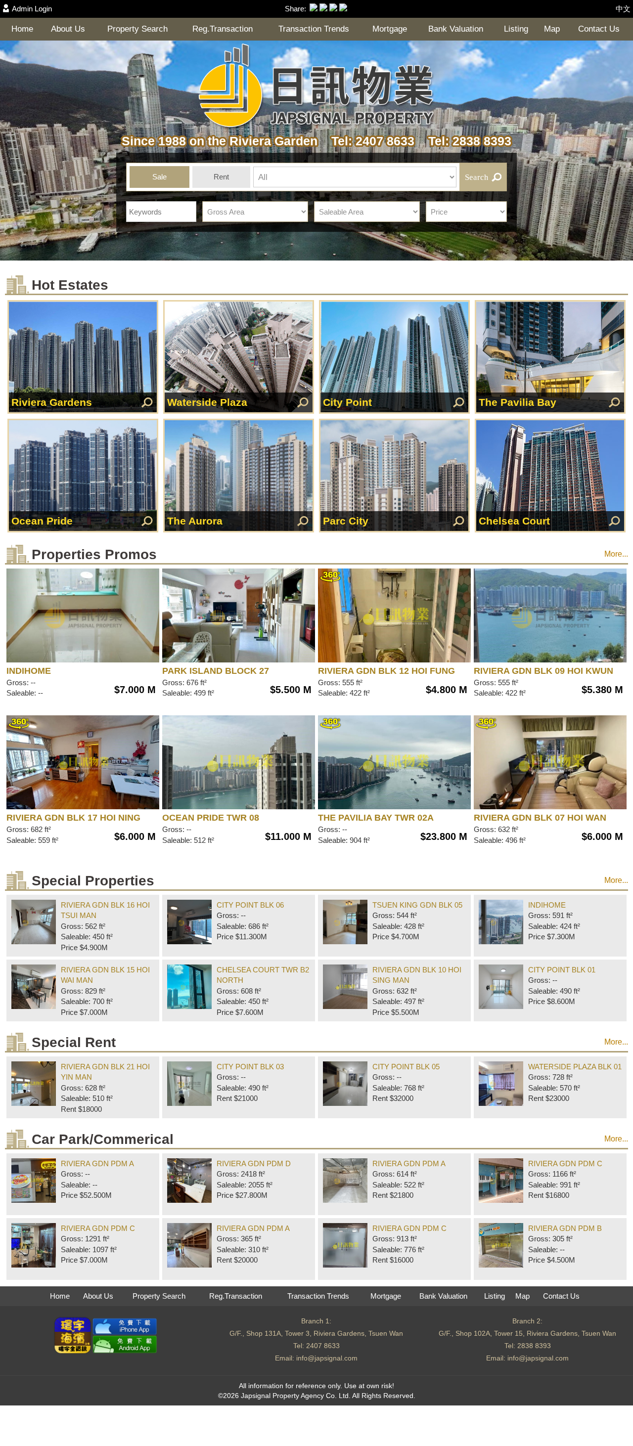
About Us (68, 29)
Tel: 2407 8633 (369, 141)
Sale (159, 177)
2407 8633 (323, 1346)
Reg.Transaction (222, 29)
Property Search (137, 29)
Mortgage (389, 29)
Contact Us (599, 29)
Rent (221, 177)
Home (22, 29)
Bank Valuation (455, 29)
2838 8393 (534, 1346)
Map (552, 29)
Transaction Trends (313, 29)
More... (616, 554)
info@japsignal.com (327, 1358)
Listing (516, 29)
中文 (623, 8)
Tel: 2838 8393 (464, 141)
